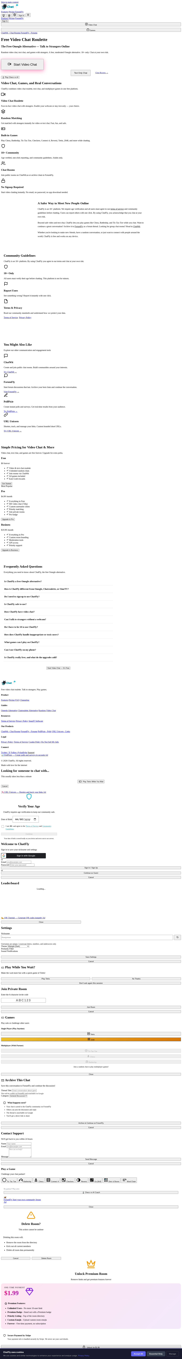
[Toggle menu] (28, 15)
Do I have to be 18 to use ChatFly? (21, 627)
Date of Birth (6, 819)
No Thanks (136, 979)
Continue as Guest (91, 873)
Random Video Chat (47, 710)
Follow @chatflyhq (19, 752)
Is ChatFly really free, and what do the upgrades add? (30, 657)
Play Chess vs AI (10, 77)
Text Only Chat (80, 73)
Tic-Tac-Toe (92, 1051)
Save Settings (91, 957)
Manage (172, 1354)
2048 (92, 1040)
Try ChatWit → (10, 372)
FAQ (17, 700)
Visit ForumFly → (11, 392)
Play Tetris (46, 979)
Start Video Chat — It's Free (58, 668)
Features (4, 12)
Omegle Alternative (9, 710)
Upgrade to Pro (8, 519)
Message (4, 1156)
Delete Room (46, 1258)
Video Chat (92, 25)
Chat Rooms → (101, 72)
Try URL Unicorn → (13, 431)
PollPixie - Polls (44, 731)
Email (3, 862)
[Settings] (14, 15)
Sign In (21, 16)
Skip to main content (9, 2)
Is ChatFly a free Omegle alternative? (23, 581)
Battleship (92, 1062)
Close (41, 922)
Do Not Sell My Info (50, 742)
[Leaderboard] (3, 15)
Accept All (138, 1354)
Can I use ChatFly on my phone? (20, 650)
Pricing (12, 12)
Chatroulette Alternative (28, 710)
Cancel (4, 786)
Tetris (92, 1034)
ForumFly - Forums (29, 33)
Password (5, 865)
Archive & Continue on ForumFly (91, 1123)
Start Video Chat (25, 64)
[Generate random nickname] (177, 937)
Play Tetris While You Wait (93, 782)
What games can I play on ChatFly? (21, 642)
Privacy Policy (25, 317)
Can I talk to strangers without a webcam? (25, 619)
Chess (92, 1057)
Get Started (6, 484)
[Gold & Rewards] (9, 15)
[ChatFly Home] (9, 9)
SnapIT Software (36, 721)
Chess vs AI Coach (91, 1192)
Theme (4, 946)
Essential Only (156, 1354)
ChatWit (136, 226)
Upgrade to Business (10, 550)
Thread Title (6, 1090)
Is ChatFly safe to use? (15, 604)
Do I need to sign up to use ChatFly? (22, 596)
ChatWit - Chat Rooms (11, 33)
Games (92, 30)
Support (31, 752)
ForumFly (19, 12)
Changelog (24, 700)
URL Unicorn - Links (61, 731)
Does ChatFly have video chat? (19, 612)
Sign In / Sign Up (91, 868)
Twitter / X (5, 752)
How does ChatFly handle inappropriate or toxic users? (31, 634)
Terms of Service (11, 317)
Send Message (91, 1159)
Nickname (5, 933)
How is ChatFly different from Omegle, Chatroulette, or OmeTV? (36, 589)
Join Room (91, 1007)
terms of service (117, 209)
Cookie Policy (35, 742)
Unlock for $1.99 (93, 1347)
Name (3, 1144)
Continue (29, 834)
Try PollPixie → (10, 411)
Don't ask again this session (91, 983)
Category (5, 1096)
